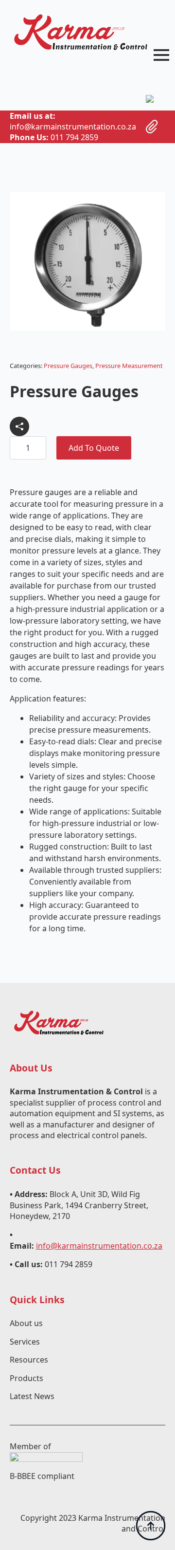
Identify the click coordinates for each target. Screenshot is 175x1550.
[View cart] (152, 126)
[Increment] (38, 447)
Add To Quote (94, 448)
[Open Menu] (161, 55)
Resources (29, 1359)
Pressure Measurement (129, 365)
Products (26, 1378)
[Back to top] (150, 1525)
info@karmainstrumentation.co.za (99, 1245)
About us (26, 1323)
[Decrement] (17, 447)
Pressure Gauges (68, 365)
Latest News (32, 1396)
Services (25, 1341)
